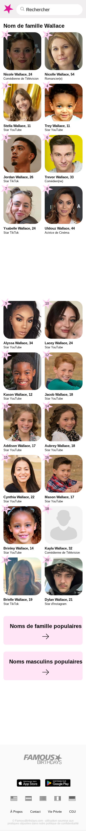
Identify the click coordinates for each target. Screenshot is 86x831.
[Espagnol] (28, 798)
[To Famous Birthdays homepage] (8, 9)
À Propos (16, 811)
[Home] (43, 759)
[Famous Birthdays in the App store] (29, 783)
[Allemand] (72, 798)
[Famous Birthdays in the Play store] (57, 783)
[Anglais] (14, 798)
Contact (35, 811)
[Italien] (57, 798)
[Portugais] (43, 798)
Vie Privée (55, 811)
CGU (72, 811)
